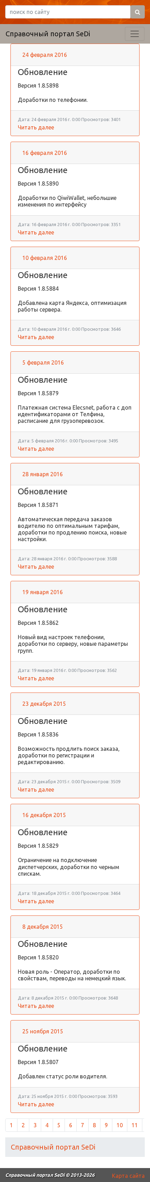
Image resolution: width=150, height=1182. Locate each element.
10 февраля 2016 (44, 258)
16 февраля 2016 (44, 153)
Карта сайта (128, 1176)
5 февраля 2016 (43, 362)
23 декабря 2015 (44, 704)
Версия (28, 85)
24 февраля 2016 (44, 55)
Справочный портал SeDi (48, 34)
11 (135, 1125)
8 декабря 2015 (42, 926)
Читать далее (36, 127)
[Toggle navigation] (134, 34)
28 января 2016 (42, 474)
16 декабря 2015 (44, 815)
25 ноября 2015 (42, 1031)
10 (120, 1125)
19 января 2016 (42, 592)
